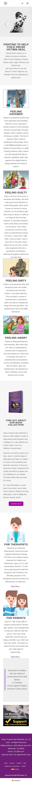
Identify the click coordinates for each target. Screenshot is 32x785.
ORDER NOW (16, 504)
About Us (12, 763)
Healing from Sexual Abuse (12, 766)
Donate (24, 766)
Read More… (16, 586)
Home (6, 763)
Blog (21, 494)
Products (19, 763)
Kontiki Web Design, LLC (19, 775)
